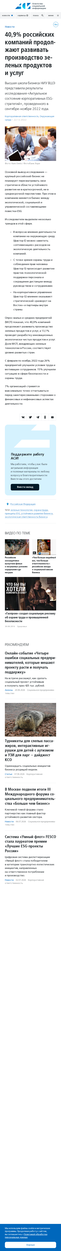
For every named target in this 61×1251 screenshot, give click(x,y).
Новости (9, 26)
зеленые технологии (22, 510)
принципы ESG (12, 513)
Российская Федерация (22, 504)
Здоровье (22, 626)
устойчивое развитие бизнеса (37, 513)
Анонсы (9, 690)
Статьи (8, 774)
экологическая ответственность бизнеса (26, 517)
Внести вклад (25, 487)
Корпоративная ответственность (22, 116)
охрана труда (41, 510)
